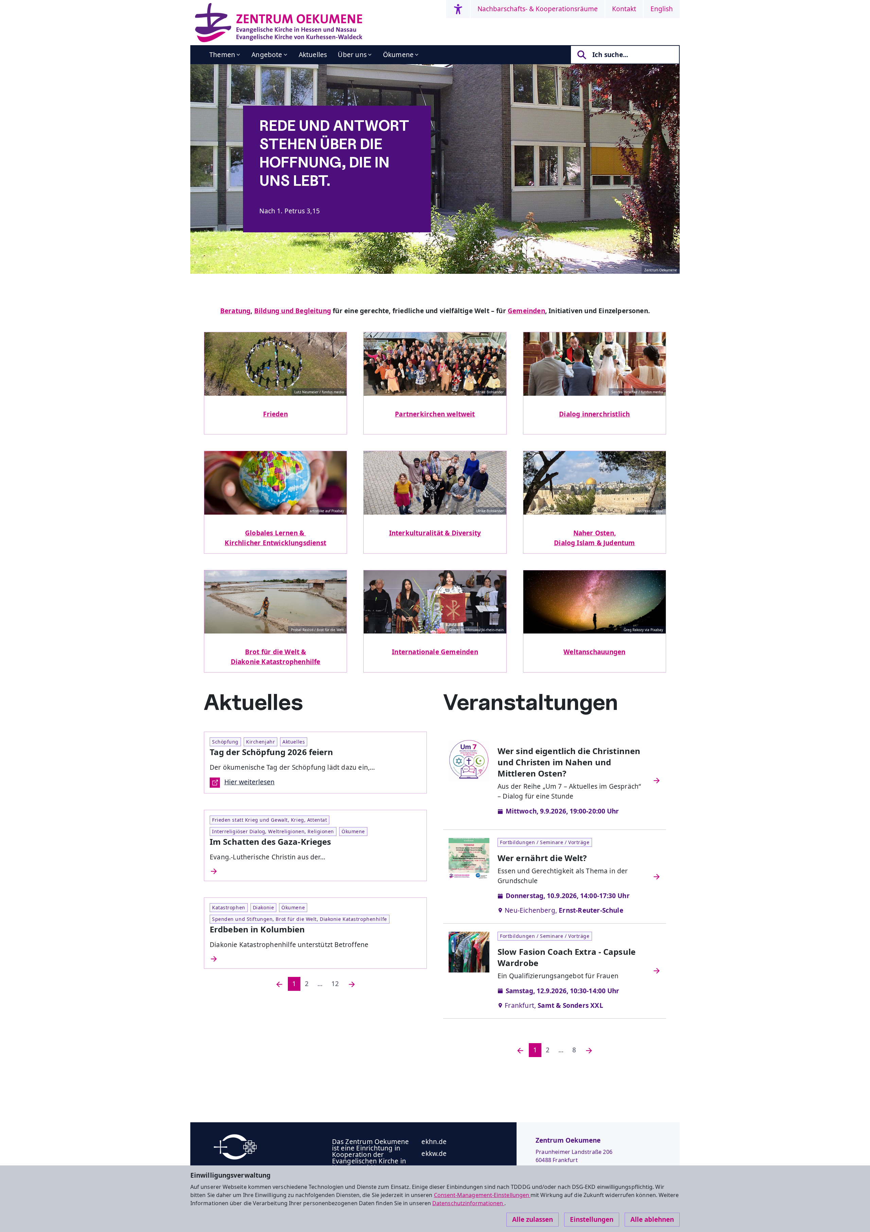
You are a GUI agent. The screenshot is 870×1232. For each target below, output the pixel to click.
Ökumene (398, 54)
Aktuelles (313, 54)
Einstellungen (591, 1219)
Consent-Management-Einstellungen (482, 1195)
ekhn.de (434, 1141)
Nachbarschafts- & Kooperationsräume (537, 8)
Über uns (352, 54)
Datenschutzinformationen (468, 1203)
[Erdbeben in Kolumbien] (315, 959)
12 (335, 983)
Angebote (266, 54)
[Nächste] (351, 984)
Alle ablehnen (652, 1219)
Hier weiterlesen (249, 782)
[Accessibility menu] (458, 9)
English (661, 8)
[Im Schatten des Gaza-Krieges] (315, 871)
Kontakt (624, 8)
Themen (222, 54)
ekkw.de (434, 1153)
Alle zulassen (532, 1219)
